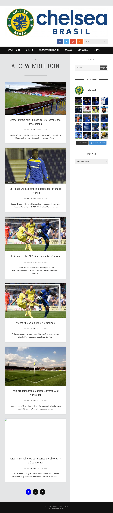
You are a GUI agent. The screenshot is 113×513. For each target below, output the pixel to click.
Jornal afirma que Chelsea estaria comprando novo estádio (35, 121)
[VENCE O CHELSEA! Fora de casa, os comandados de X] (78, 101)
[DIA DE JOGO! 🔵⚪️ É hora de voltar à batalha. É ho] (104, 101)
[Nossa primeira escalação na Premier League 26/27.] (95, 101)
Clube (28, 50)
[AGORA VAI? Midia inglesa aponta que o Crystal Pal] (104, 118)
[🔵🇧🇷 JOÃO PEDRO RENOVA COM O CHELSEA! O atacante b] (87, 118)
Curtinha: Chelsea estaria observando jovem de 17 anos (35, 190)
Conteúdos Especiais (47, 50)
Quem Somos (83, 50)
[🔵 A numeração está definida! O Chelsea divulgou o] (87, 127)
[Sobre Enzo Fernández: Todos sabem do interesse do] (87, 135)
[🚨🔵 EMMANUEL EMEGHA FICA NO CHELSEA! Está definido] (104, 127)
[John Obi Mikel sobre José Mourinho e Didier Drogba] (104, 135)
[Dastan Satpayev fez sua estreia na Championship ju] (87, 109)
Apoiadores (12, 50)
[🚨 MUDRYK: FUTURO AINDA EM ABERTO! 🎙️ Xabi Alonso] (95, 109)
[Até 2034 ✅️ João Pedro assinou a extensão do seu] (95, 118)
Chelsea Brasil (31, 129)
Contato (97, 50)
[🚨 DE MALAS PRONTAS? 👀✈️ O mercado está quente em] (78, 109)
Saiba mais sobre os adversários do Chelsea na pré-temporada (35, 460)
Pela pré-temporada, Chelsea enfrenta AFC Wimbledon (35, 392)
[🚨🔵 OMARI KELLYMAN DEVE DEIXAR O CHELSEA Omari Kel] (78, 135)
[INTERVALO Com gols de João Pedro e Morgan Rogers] (87, 101)
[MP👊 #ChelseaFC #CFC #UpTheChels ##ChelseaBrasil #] (78, 118)
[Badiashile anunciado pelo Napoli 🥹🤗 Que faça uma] (104, 109)
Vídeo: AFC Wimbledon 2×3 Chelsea (35, 322)
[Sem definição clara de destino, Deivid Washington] (78, 127)
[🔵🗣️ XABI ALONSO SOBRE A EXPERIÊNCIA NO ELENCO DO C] (95, 135)
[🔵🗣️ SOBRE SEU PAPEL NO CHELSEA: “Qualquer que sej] (95, 127)
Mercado (68, 50)
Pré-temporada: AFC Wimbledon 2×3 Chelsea (35, 256)
